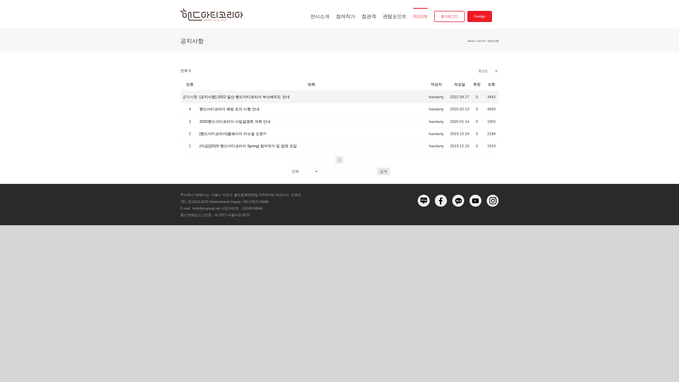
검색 (383, 171)
